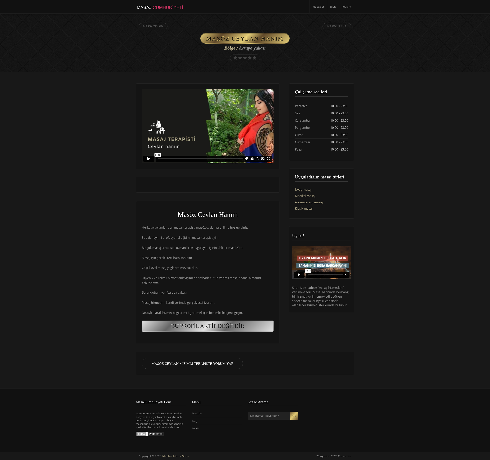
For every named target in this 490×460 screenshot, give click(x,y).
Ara (294, 415)
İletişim (346, 6)
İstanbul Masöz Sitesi (175, 456)
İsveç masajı (303, 189)
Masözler (318, 6)
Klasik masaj (304, 208)
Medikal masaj (305, 196)
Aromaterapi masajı (309, 202)
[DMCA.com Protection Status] (150, 433)
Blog (333, 6)
